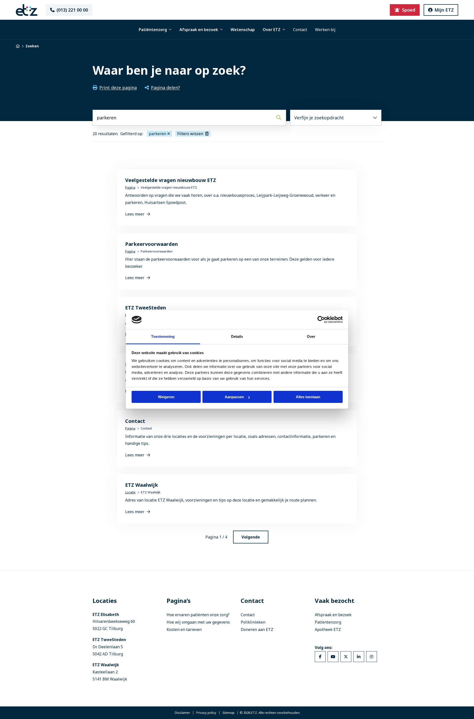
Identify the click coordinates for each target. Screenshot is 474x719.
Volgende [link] (250, 537)
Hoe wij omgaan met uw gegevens (198, 622)
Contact (300, 29)
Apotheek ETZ (328, 629)
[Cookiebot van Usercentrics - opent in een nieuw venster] (321, 319)
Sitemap (228, 712)
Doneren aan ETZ (257, 629)
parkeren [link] (157, 133)
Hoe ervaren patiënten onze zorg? (198, 614)
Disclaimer (182, 712)
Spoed (408, 10)
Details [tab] (237, 336)
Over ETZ (271, 29)
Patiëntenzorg (153, 29)
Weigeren (166, 397)
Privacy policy (206, 712)
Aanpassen (234, 397)
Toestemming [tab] (163, 336)
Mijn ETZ (444, 10)
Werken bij (325, 29)
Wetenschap (243, 29)
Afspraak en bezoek (198, 29)
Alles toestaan (308, 397)
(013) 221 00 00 (72, 10)
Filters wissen (190, 133)
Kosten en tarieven (184, 629)
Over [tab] (311, 336)
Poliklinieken (253, 622)
